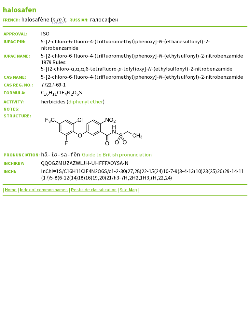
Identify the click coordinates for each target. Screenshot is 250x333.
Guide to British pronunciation (117, 154)
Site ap (128, 190)
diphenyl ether (85, 101)
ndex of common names (44, 190)
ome (11, 190)
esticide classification (94, 190)
